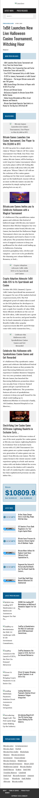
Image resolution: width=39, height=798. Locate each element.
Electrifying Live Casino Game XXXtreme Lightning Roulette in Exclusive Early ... (18, 428)
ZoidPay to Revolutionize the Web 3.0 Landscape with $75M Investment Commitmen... (26, 629)
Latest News (9, 10)
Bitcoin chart (8, 749)
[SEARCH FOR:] (19, 16)
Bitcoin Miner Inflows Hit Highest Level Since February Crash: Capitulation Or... (26, 554)
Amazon (30, 775)
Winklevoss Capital (10, 766)
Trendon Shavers (10, 772)
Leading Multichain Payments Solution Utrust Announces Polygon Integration (26, 694)
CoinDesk (22, 772)
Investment (8, 758)
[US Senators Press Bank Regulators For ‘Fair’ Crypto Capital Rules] (9, 531)
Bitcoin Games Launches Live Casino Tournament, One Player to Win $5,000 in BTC (18, 140)
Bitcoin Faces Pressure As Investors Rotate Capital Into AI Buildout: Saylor (26, 540)
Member (7, 793)
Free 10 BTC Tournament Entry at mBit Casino (19, 73)
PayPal (18, 749)
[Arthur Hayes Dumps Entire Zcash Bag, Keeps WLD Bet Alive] (9, 519)
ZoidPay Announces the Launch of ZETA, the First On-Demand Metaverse (26, 652)
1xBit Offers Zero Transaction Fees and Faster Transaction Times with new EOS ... (18, 69)
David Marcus (8, 769)
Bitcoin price (8, 746)
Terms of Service (14, 790)
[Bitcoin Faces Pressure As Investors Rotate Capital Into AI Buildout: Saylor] (9, 543)
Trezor (6, 778)
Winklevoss (22, 760)
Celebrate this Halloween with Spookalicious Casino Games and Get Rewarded (18, 354)
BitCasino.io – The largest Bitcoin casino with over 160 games (19, 80)
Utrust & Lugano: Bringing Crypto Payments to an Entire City (26, 674)
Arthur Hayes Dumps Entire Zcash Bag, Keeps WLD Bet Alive (26, 516)
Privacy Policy (25, 790)
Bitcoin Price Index (10, 751)
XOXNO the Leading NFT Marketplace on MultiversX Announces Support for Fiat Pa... (27, 605)
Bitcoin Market (26, 766)
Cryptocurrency (21, 746)
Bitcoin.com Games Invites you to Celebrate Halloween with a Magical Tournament (18, 209)
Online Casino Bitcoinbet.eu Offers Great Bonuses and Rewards (17, 99)
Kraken (18, 769)
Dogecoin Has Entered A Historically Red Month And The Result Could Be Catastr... (26, 567)
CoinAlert (25, 796)
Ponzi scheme (19, 758)
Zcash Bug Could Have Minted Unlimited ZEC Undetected (25, 580)
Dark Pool (7, 775)
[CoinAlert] (19, 3)
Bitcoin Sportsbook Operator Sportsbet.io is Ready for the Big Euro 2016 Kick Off (18, 104)
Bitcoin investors (18, 754)
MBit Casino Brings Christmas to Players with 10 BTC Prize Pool (19, 85)
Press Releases (22, 10)
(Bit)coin (6, 781)
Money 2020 (29, 763)
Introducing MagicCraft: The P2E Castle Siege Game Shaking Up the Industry (26, 718)
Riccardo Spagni (19, 775)
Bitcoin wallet (17, 781)
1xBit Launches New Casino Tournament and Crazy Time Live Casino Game (18, 63)
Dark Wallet (26, 778)
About (5, 790)
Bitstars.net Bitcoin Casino (13, 89)
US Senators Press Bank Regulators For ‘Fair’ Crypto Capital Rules (26, 528)
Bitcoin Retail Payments (12, 763)
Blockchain (24, 751)
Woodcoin (16, 778)
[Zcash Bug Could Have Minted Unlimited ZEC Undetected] (9, 583)
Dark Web (27, 769)
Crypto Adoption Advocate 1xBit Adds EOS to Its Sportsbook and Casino (18, 281)
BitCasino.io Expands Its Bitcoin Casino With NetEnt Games (18, 93)
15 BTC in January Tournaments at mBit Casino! (19, 76)
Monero (6, 754)
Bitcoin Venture (9, 760)
